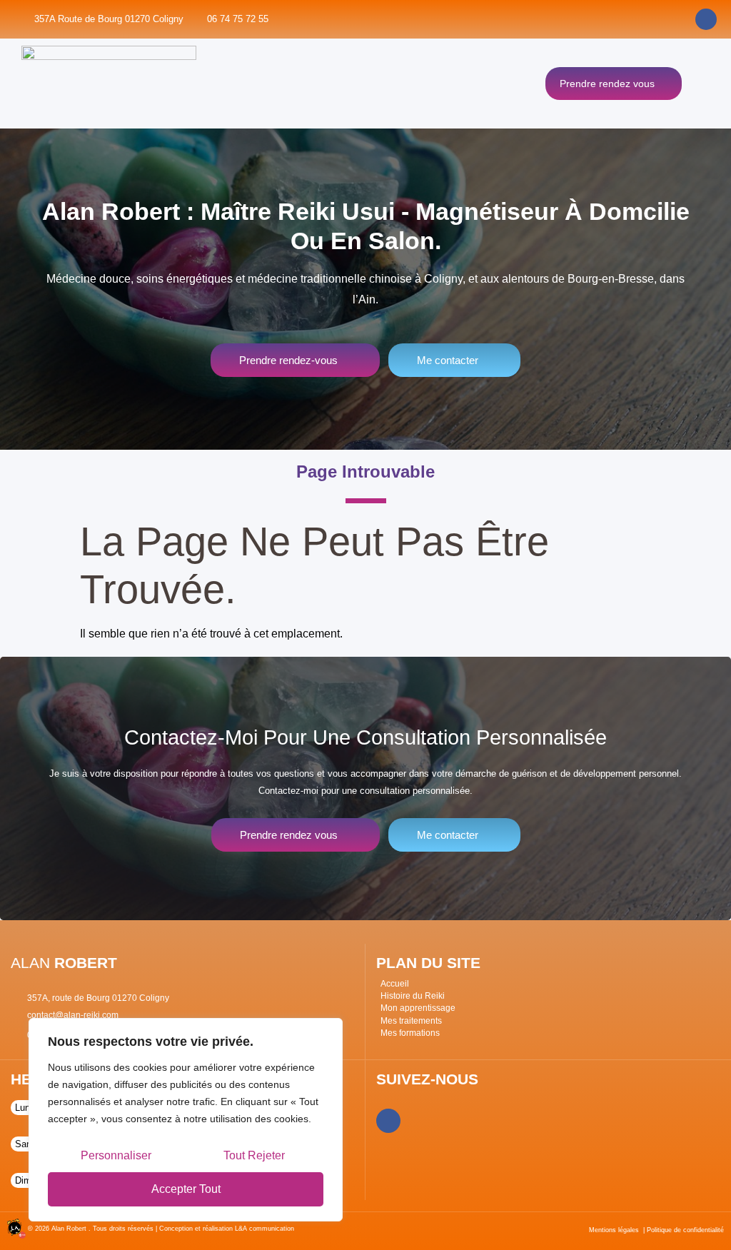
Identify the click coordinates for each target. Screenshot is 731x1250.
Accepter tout (186, 1189)
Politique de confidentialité (685, 1230)
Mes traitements (411, 1021)
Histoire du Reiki (412, 996)
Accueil (394, 984)
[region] (186, 1120)
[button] (704, 84)
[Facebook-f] (388, 1121)
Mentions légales (614, 1230)
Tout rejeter (254, 1155)
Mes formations (410, 1033)
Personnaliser (116, 1155)
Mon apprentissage (417, 1008)
